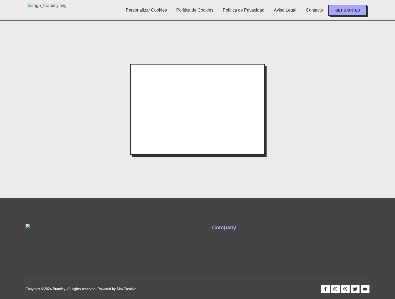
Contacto (314, 10)
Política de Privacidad (243, 10)
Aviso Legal (285, 10)
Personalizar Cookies (146, 10)
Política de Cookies (194, 10)
